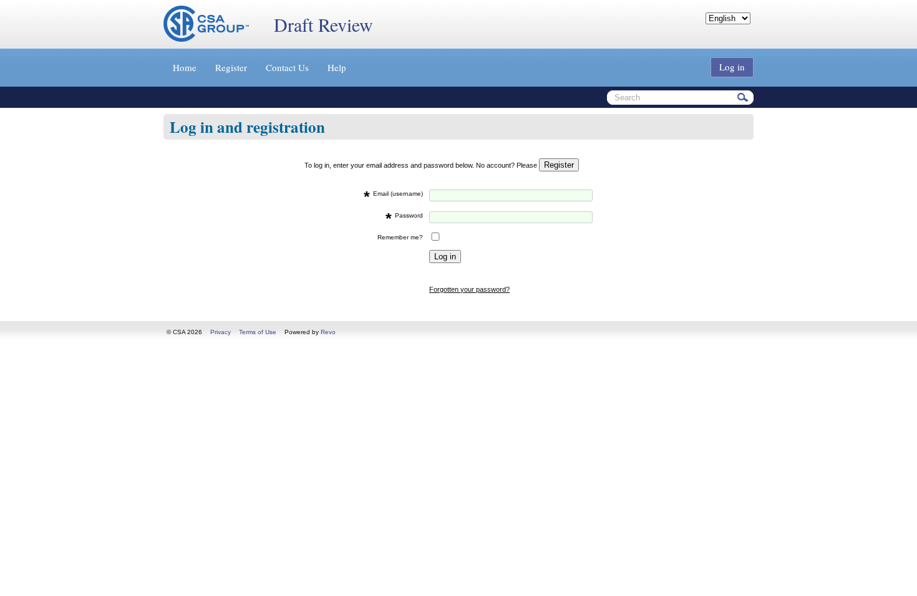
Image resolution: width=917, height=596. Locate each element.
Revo (328, 332)
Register (231, 67)
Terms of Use (257, 332)
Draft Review (323, 24)
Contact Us (287, 67)
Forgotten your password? (469, 289)
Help (337, 67)
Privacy (220, 332)
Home (184, 67)
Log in (732, 66)
